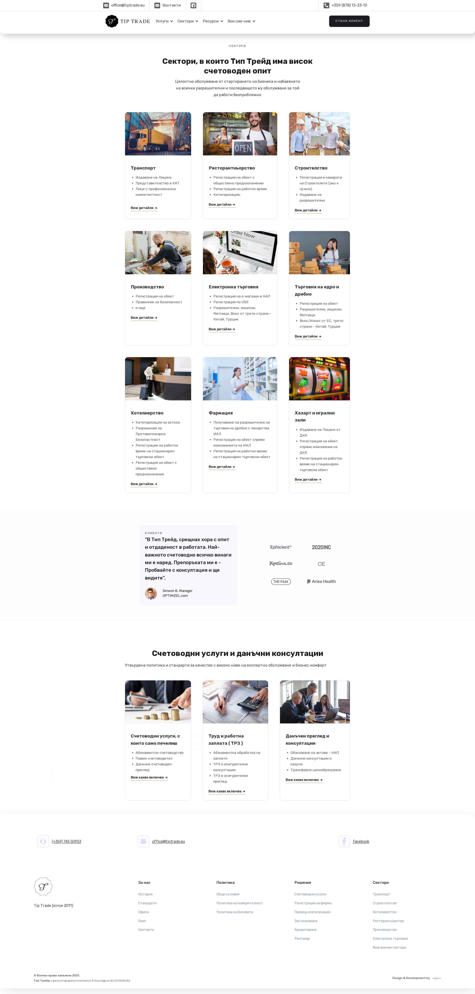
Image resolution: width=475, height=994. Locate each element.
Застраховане (305, 921)
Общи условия (227, 894)
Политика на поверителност (239, 903)
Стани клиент (349, 21)
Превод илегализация (312, 912)
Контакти (146, 930)
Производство (385, 930)
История (145, 894)
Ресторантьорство (388, 921)
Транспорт (382, 894)
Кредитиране (305, 930)
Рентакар (302, 939)
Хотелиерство (385, 912)
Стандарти (147, 903)
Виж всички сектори (389, 947)
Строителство (385, 903)
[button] (164, 21)
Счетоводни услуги (310, 894)
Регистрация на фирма (312, 903)
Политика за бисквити (234, 912)
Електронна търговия (390, 939)
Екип (142, 921)
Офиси (143, 912)
